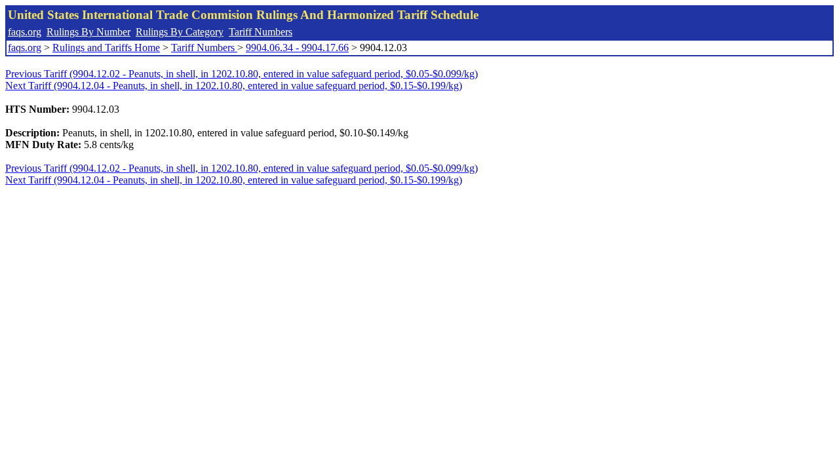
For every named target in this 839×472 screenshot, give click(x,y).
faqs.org (24, 31)
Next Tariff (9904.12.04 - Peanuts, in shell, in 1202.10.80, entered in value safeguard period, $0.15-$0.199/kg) (233, 85)
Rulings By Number (88, 31)
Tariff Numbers (260, 31)
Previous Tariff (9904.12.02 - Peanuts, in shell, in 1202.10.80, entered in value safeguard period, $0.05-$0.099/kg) (241, 73)
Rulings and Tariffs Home (106, 47)
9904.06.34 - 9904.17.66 (297, 47)
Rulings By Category (180, 31)
